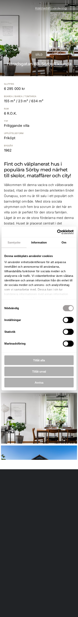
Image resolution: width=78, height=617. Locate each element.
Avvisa (39, 382)
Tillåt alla (39, 360)
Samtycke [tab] (14, 242)
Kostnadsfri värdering (51, 8)
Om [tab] (64, 242)
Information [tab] (39, 242)
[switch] (68, 320)
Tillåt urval (39, 371)
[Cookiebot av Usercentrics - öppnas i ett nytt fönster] (57, 231)
